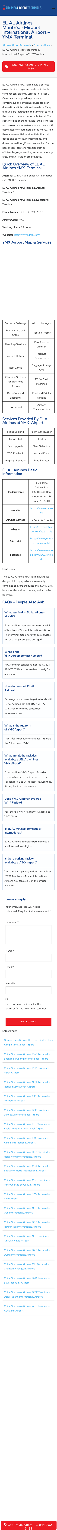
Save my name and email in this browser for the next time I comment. (27, 1006)
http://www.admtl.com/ (26, 235)
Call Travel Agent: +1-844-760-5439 (30, 66)
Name (10, 951)
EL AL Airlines (41, 45)
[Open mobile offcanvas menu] (53, 8)
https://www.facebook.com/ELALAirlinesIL (41, 555)
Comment (12, 922)
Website (10, 983)
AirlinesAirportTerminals (16, 45)
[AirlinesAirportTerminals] (22, 7)
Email (10, 967)
